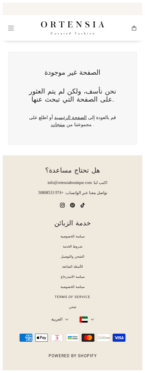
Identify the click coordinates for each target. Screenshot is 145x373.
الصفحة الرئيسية (70, 117)
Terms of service (72, 297)
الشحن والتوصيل (72, 256)
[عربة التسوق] (134, 28)
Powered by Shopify (73, 355)
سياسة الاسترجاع (73, 276)
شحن (72, 307)
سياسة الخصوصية (72, 236)
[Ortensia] (73, 28)
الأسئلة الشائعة (72, 266)
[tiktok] (83, 204)
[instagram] (62, 204)
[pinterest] (72, 204)
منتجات (58, 124)
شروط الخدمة (72, 246)
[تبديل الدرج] (11, 28)
